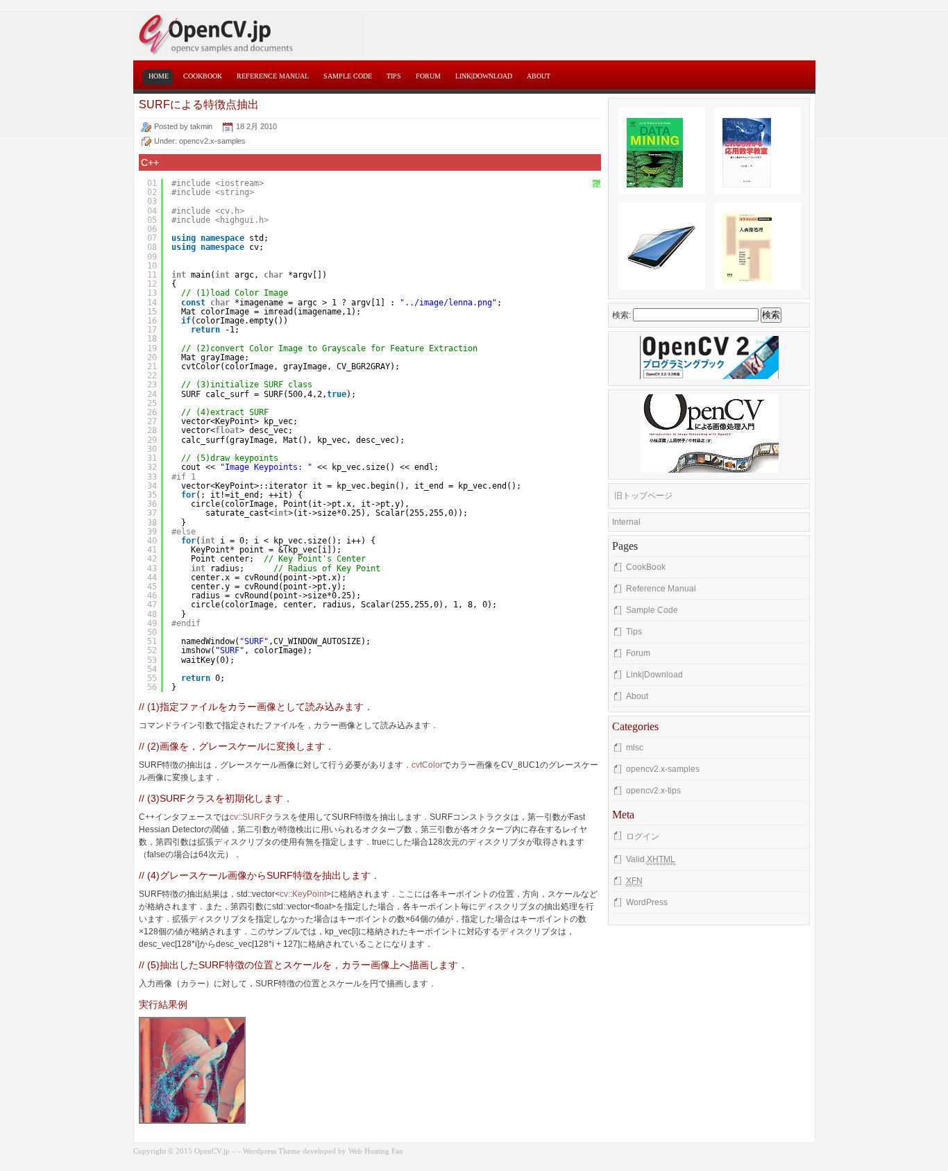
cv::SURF (247, 817)
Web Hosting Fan (375, 1151)
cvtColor (427, 765)
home (159, 76)
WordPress (647, 902)
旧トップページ (643, 495)
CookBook (202, 76)
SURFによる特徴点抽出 (199, 104)
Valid (650, 859)
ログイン (642, 836)
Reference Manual (273, 76)
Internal (626, 522)
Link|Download (483, 76)
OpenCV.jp (303, 34)
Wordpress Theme (272, 1151)
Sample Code (347, 76)
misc (634, 747)
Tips (394, 76)
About (538, 76)
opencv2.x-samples (212, 141)
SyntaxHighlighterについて (596, 199)
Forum (428, 76)
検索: (621, 315)
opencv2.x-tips (653, 790)
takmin (201, 126)
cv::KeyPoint (303, 894)
